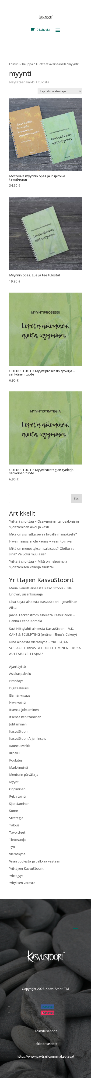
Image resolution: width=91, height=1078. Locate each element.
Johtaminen (18, 724)
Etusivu (14, 64)
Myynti (14, 782)
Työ (12, 846)
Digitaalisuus (19, 688)
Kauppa (27, 64)
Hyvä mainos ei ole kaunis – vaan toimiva (40, 541)
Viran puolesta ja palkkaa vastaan (34, 861)
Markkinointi (18, 767)
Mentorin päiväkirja (23, 774)
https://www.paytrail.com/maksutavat (45, 1056)
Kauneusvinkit (19, 745)
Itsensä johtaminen (24, 709)
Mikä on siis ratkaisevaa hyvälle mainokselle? (43, 534)
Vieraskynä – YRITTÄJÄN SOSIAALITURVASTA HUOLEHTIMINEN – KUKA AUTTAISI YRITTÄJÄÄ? (45, 648)
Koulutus (16, 760)
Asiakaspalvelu (20, 673)
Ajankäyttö (17, 666)
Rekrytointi (17, 796)
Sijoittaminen (19, 803)
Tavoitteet (17, 832)
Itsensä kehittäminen (25, 717)
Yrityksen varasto (22, 883)
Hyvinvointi (17, 702)
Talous (14, 825)
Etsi (76, 498)
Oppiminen (17, 789)
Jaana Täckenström (24, 615)
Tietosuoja (17, 839)
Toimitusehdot (45, 1031)
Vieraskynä (17, 854)
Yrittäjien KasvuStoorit (26, 868)
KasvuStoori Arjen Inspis (27, 738)
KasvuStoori (18, 731)
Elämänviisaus (19, 695)
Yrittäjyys (16, 876)
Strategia (16, 818)
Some (13, 810)
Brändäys (16, 681)
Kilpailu (14, 753)
